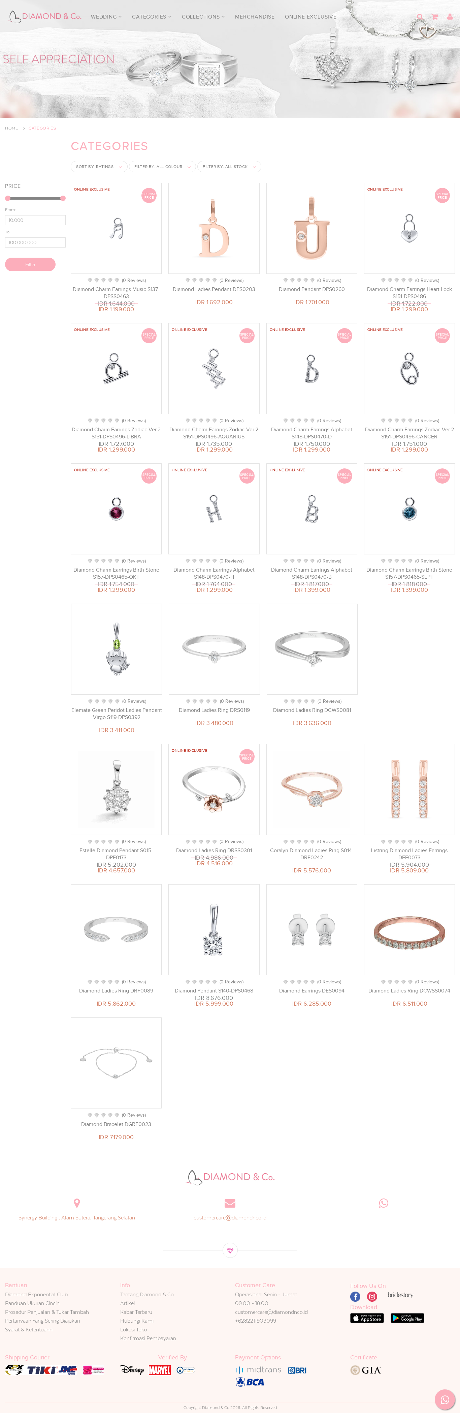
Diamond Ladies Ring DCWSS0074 (409, 991)
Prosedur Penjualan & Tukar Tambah (47, 1312)
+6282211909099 (255, 1321)
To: (7, 232)
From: (10, 209)
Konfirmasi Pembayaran (148, 1338)
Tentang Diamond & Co (147, 1294)
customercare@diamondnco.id (230, 1217)
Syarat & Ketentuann (29, 1329)
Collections (202, 17)
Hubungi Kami (137, 1321)
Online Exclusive (311, 17)
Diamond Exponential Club (36, 1294)
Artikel (127, 1303)
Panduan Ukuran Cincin (32, 1303)
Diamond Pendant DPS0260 (312, 289)
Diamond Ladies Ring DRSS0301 (214, 850)
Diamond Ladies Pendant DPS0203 (214, 289)
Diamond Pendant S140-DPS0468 (214, 991)
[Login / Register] (450, 17)
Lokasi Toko (133, 1329)
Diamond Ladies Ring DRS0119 (214, 710)
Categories (150, 17)
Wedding (104, 17)
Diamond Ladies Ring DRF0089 (116, 991)
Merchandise (255, 17)
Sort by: (95, 166)
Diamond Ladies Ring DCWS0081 (312, 710)
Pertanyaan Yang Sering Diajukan (42, 1321)
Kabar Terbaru (136, 1312)
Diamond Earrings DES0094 (311, 991)
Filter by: (158, 166)
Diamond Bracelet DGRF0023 (116, 1124)
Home (12, 128)
